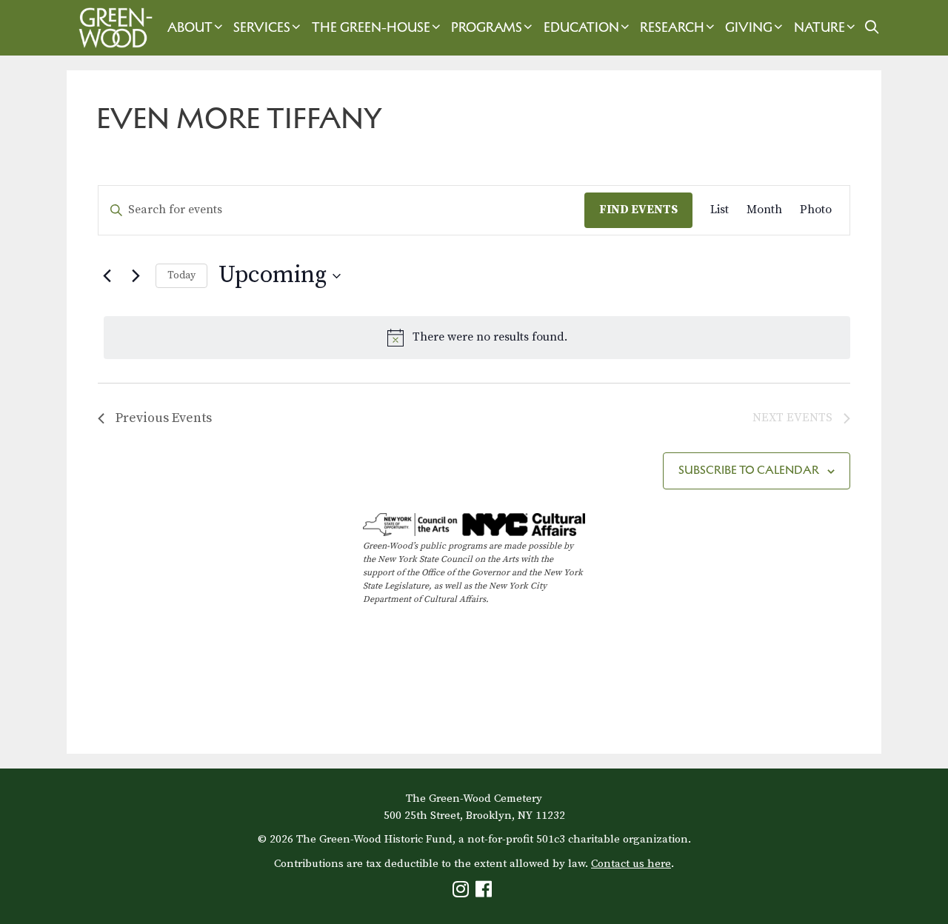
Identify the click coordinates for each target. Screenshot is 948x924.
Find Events (638, 209)
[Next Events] (135, 276)
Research (672, 27)
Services (261, 27)
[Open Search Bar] (871, 28)
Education (581, 27)
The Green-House (371, 27)
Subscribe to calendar (748, 470)
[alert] (477, 337)
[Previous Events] (107, 276)
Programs (486, 27)
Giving (748, 27)
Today (181, 275)
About (190, 27)
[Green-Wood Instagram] (463, 893)
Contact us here (631, 864)
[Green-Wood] (112, 28)
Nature (819, 27)
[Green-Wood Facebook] (485, 893)
